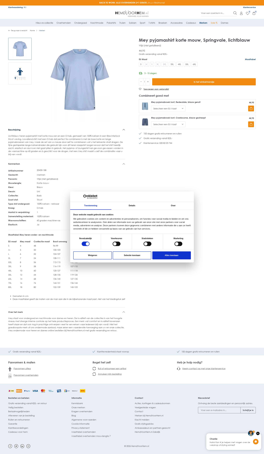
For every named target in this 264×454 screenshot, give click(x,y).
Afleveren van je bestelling (21, 415)
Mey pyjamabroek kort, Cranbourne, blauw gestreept (178, 118)
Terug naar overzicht (19, 30)
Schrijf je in (248, 410)
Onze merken (78, 407)
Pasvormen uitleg (22, 368)
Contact (139, 398)
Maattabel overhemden (84, 432)
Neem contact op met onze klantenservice (204, 368)
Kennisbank (77, 403)
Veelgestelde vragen (145, 407)
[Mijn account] (240, 13)
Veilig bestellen (15, 407)
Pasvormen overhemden (26, 375)
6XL (194, 64)
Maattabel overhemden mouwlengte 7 (91, 436)
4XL (179, 64)
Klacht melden (142, 419)
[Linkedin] (22, 446)
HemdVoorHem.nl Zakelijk (147, 432)
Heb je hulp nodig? (189, 362)
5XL (187, 64)
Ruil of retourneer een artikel (112, 368)
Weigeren (92, 255)
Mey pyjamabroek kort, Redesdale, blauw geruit (175, 102)
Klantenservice (249, 7)
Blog (74, 415)
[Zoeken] (235, 13)
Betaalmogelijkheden (19, 411)
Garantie (12, 424)
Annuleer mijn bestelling (110, 374)
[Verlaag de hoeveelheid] (141, 81)
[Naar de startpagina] (132, 14)
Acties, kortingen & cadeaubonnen (152, 403)
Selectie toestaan (132, 255)
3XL (172, 64)
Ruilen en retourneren (19, 419)
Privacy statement (81, 428)
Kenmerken (14, 164)
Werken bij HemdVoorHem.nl (149, 415)
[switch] (116, 244)
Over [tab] (173, 205)
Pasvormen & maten (21, 362)
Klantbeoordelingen (18, 428)
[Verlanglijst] (246, 13)
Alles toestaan (171, 255)
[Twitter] (16, 446)
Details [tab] (132, 205)
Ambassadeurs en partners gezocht (152, 428)
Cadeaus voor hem (18, 432)
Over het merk (15, 312)
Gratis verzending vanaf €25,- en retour (27, 403)
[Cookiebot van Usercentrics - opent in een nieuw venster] (85, 197)
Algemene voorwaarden (84, 419)
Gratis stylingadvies (144, 424)
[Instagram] (28, 446)
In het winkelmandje (204, 82)
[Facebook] (10, 446)
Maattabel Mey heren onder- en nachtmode (31, 234)
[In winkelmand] (251, 108)
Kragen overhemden (82, 411)
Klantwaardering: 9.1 (17, 7)
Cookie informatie (81, 424)
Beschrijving (14, 129)
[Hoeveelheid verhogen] (148, 81)
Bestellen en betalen (18, 398)
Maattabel (250, 59)
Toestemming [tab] (90, 205)
